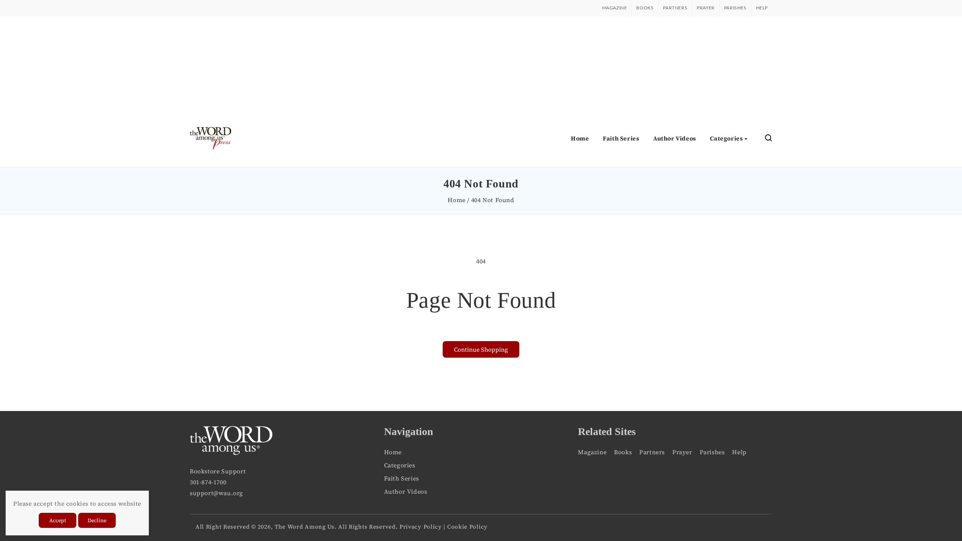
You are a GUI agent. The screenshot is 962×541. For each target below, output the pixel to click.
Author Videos (405, 491)
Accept (57, 520)
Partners (675, 8)
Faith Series (401, 478)
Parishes (735, 8)
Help (762, 8)
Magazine (614, 8)
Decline (97, 520)
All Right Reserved (222, 526)
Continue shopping (481, 349)
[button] (768, 138)
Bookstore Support (218, 471)
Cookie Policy (467, 526)
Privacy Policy (420, 526)
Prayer (706, 8)
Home (456, 200)
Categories (399, 465)
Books (644, 8)
